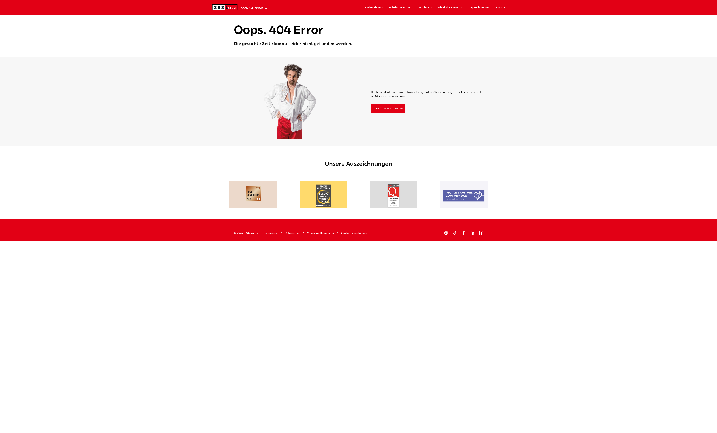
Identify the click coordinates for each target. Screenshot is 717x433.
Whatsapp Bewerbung (320, 233)
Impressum (271, 233)
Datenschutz (292, 233)
